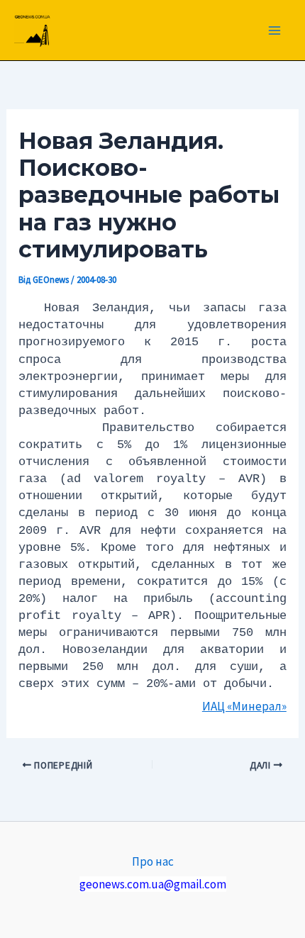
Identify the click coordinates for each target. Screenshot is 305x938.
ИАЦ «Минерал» (244, 706)
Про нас (153, 861)
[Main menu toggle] (275, 30)
